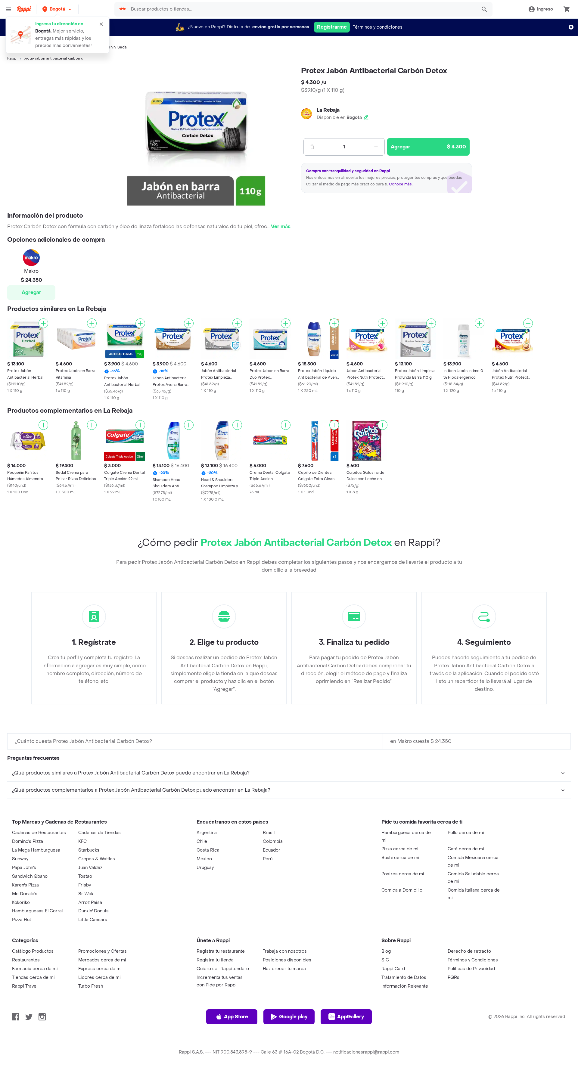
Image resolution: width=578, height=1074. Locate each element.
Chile (202, 841)
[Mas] (376, 147)
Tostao (85, 876)
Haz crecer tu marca (284, 969)
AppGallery (350, 1016)
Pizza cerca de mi (399, 849)
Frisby (84, 885)
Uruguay (205, 868)
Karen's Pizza (25, 885)
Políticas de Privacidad (471, 969)
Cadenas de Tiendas (99, 833)
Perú (267, 859)
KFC (82, 841)
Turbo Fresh (90, 986)
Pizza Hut (21, 920)
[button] (57, 9)
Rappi (12, 58)
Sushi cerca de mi (400, 858)
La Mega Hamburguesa (36, 850)
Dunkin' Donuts (93, 911)
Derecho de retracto (469, 951)
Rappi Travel (24, 986)
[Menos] (312, 147)
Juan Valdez (90, 868)
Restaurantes (26, 960)
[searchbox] (302, 9)
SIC (385, 960)
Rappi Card (393, 969)
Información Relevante (404, 986)
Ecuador (271, 850)
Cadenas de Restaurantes (39, 833)
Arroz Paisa (90, 902)
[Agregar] (43, 323)
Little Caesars (92, 920)
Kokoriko (21, 902)
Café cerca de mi (466, 849)
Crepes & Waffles (96, 859)
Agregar (31, 292)
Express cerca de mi (100, 969)
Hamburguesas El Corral (37, 911)
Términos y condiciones (377, 27)
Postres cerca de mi (402, 874)
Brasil (269, 833)
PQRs (453, 977)
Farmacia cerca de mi (35, 969)
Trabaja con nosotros (285, 951)
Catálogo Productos (33, 951)
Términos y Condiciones (473, 960)
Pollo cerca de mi (466, 833)
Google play (293, 1016)
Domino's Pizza (27, 841)
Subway (20, 859)
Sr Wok (85, 894)
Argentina (207, 833)
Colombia (273, 841)
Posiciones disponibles (287, 960)
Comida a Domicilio (401, 890)
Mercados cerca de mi (102, 960)
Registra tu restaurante (221, 951)
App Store (236, 1016)
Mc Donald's (24, 894)
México (204, 859)
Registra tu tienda (215, 960)
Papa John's (24, 868)
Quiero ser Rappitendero (223, 969)
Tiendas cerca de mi (33, 977)
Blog (386, 951)
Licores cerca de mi (99, 977)
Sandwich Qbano (30, 876)
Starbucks (88, 850)
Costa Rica (208, 850)
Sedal (122, 47)
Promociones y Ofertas (102, 951)
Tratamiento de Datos (403, 977)
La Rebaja (328, 110)
